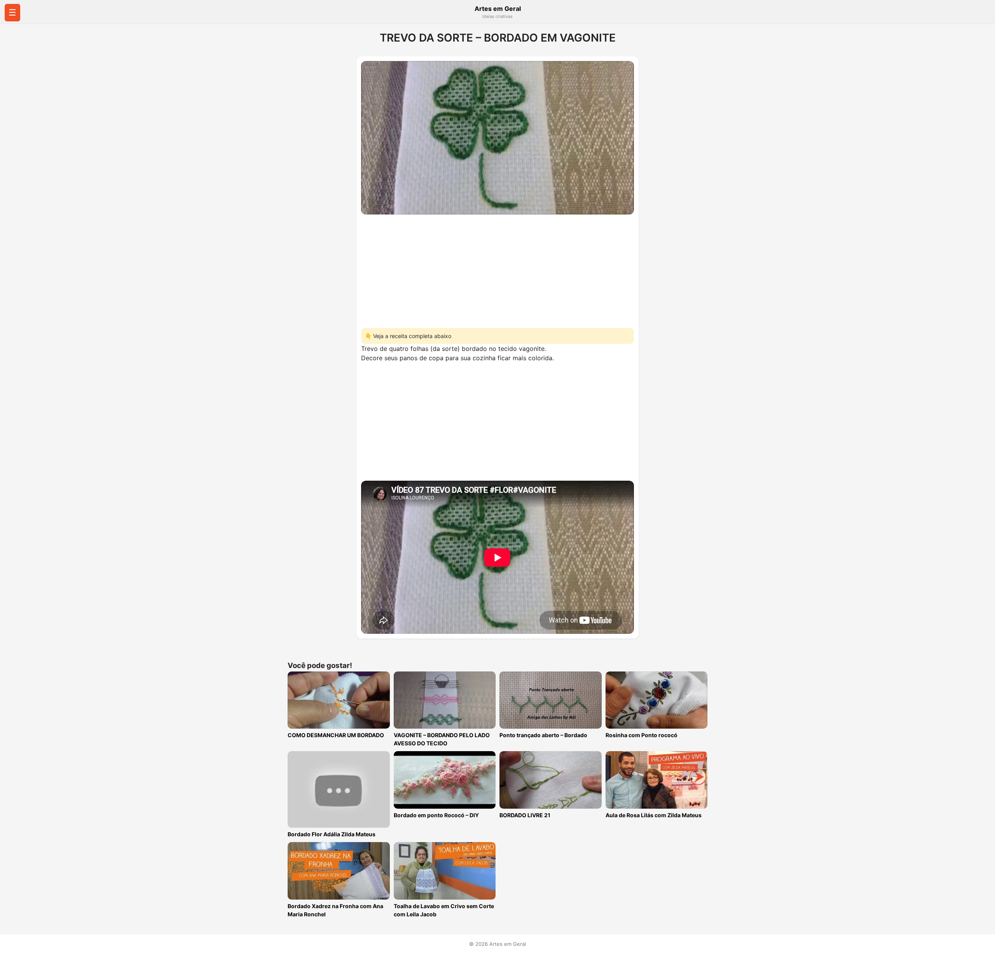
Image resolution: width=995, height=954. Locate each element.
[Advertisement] (497, 269)
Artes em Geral (498, 8)
